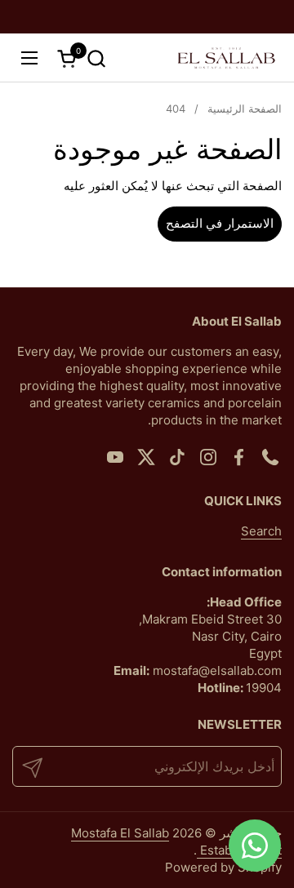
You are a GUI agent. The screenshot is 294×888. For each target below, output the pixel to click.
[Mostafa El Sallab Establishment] (226, 58)
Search (261, 531)
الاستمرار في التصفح (220, 223)
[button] (96, 58)
